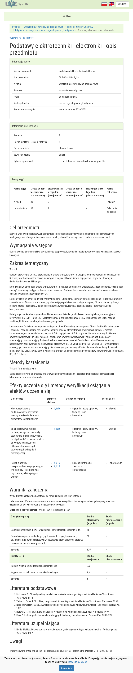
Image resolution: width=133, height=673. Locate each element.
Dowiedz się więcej (77, 662)
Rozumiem (66, 668)
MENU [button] (121, 4)
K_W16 (57, 408)
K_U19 (57, 466)
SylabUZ (23, 4)
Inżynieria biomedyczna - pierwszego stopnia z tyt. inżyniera (44, 30)
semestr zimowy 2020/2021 (81, 26)
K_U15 (57, 463)
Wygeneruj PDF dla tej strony (21, 38)
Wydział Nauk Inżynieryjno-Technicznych (43, 26)
